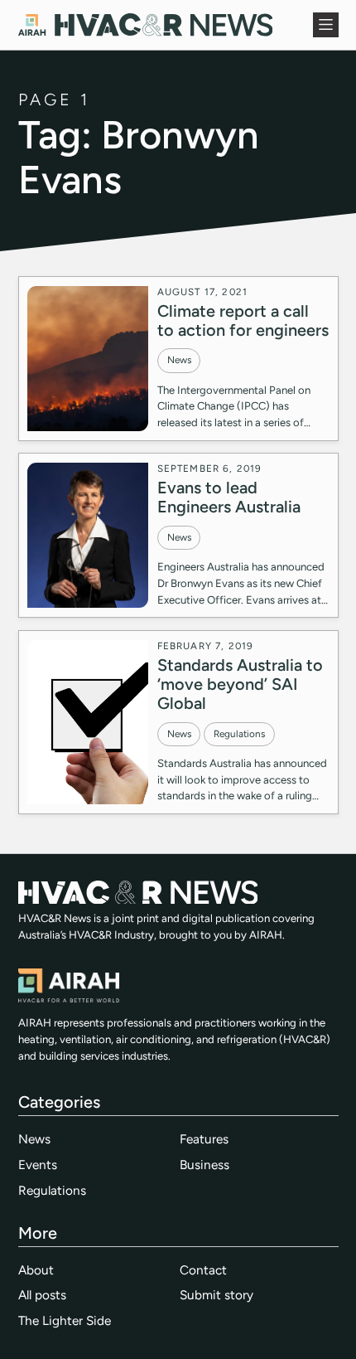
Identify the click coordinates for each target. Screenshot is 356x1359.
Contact (203, 1270)
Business (204, 1164)
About (36, 1270)
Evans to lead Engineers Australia (229, 497)
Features (204, 1139)
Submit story (216, 1295)
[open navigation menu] (325, 24)
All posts (42, 1295)
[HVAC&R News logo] (145, 24)
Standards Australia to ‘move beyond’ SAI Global (240, 684)
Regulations (239, 734)
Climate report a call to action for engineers (243, 320)
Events (37, 1164)
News (179, 360)
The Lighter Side (64, 1320)
